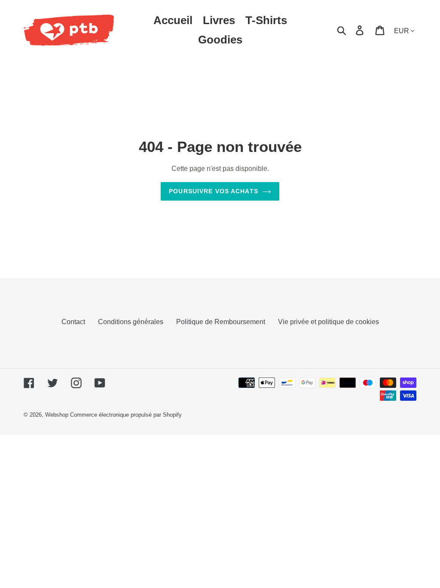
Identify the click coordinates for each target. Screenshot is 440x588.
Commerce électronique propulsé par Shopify (126, 415)
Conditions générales (130, 321)
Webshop (56, 415)
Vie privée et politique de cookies (328, 321)
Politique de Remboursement (220, 321)
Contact (73, 321)
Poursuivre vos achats (213, 191)
